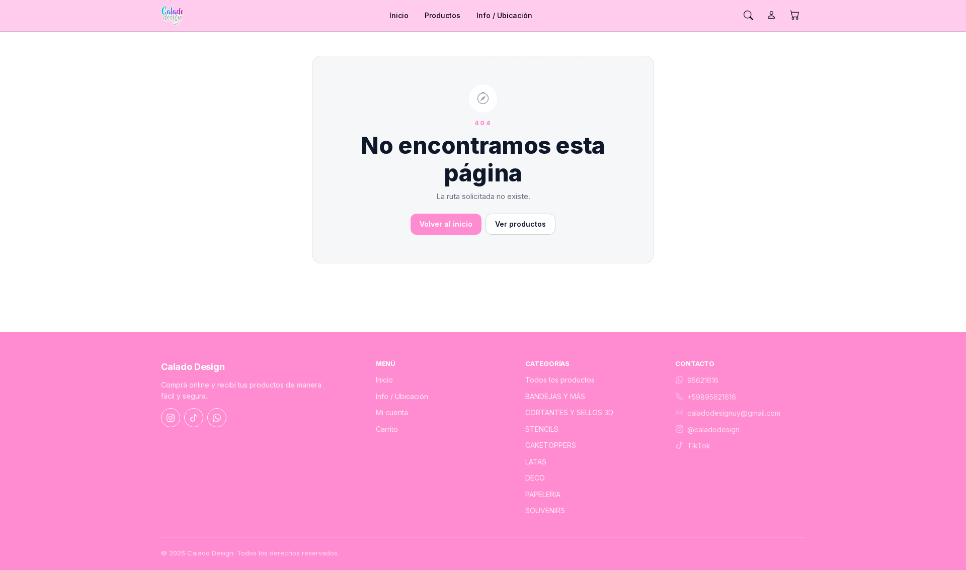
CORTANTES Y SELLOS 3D (569, 412)
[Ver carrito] (794, 15)
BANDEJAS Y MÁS (555, 396)
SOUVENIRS (545, 510)
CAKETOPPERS (550, 445)
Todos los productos (560, 379)
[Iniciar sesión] (771, 15)
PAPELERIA (542, 494)
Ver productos (520, 224)
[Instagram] (170, 417)
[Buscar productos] (748, 15)
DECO (535, 477)
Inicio (399, 15)
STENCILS (541, 429)
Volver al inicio (446, 224)
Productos (442, 15)
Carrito (387, 429)
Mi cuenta (392, 412)
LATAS (535, 461)
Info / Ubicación (504, 15)
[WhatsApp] (216, 417)
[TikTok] (193, 417)
